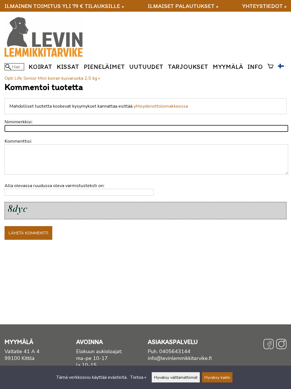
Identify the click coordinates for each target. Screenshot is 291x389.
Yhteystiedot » (264, 5)
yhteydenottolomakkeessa (161, 106)
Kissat (68, 67)
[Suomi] (282, 67)
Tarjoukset (188, 67)
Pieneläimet (104, 67)
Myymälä (228, 67)
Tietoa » (138, 377)
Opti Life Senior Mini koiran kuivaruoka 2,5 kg (52, 78)
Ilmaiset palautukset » (183, 5)
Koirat (40, 67)
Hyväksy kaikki (217, 377)
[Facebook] (268, 345)
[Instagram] (281, 345)
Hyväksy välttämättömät (176, 377)
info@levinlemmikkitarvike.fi (180, 358)
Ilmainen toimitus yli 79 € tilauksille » (64, 5)
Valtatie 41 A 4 (22, 351)
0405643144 (174, 351)
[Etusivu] (46, 55)
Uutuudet (146, 67)
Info (255, 67)
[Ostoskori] (270, 67)
